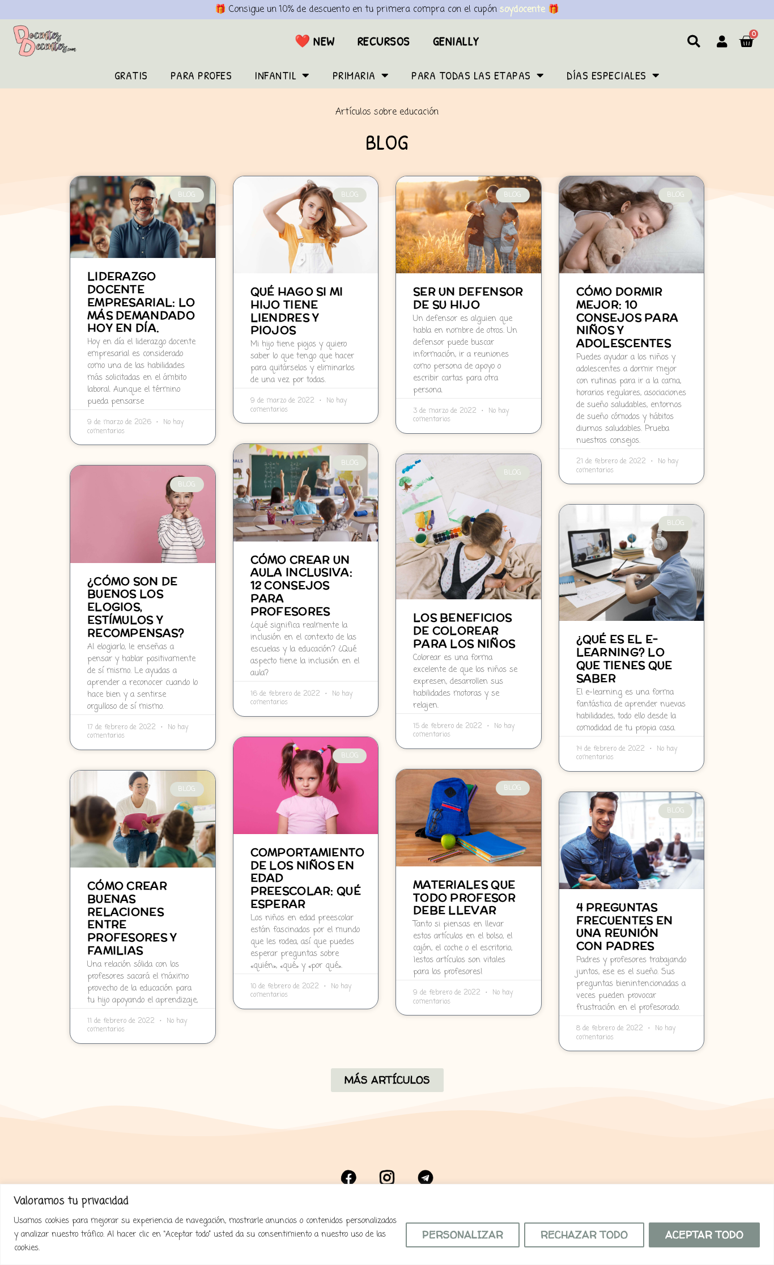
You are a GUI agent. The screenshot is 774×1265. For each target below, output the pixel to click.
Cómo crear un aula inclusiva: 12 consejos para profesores (301, 585)
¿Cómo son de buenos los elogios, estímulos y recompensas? (136, 607)
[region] (387, 1224)
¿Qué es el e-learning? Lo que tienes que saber (624, 658)
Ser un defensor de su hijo (468, 298)
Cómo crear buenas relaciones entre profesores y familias (132, 918)
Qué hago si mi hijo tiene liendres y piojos (296, 311)
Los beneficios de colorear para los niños (464, 630)
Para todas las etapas (471, 75)
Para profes (201, 75)
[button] (693, 41)
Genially (456, 40)
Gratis (131, 75)
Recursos (384, 40)
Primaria (354, 75)
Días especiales (607, 75)
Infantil (275, 75)
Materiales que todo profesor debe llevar (464, 898)
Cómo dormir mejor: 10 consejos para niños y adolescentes (627, 317)
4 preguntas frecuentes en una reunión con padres (624, 926)
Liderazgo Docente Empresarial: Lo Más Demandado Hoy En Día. (141, 302)
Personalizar (462, 1235)
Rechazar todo (584, 1235)
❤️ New (315, 40)
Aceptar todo (704, 1235)
